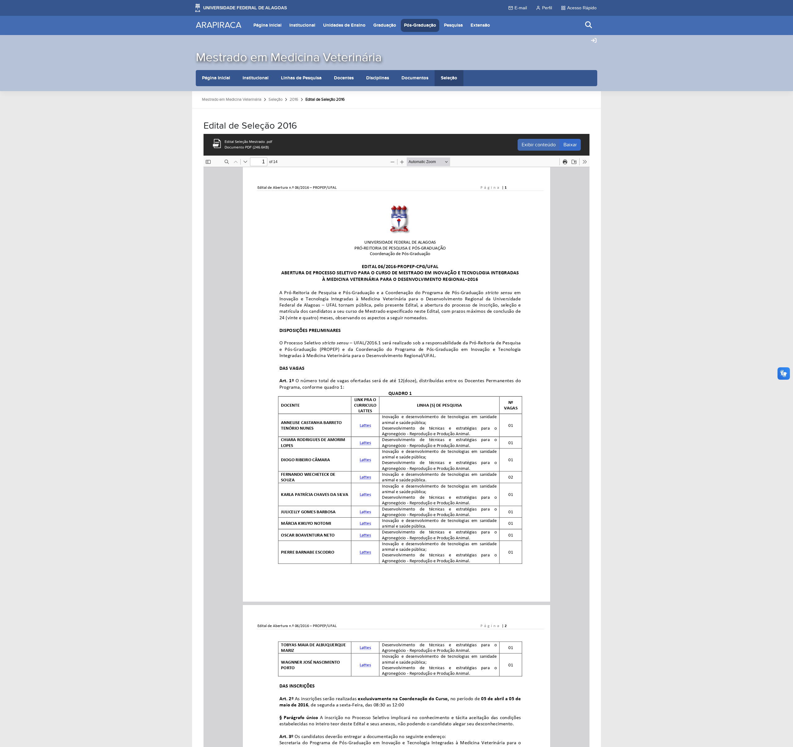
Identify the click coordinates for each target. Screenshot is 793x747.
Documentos (414, 78)
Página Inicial (267, 25)
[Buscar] (589, 25)
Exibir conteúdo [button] (539, 145)
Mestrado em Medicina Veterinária (289, 57)
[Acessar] (593, 41)
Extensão (480, 25)
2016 (294, 99)
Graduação (384, 25)
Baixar (570, 145)
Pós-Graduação (420, 25)
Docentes (344, 78)
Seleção (449, 78)
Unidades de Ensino (344, 25)
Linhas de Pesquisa (301, 78)
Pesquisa (453, 25)
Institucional (302, 25)
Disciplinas (377, 78)
